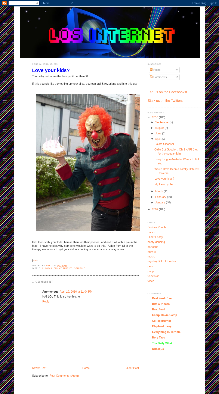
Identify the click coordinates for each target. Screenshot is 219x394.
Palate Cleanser (164, 144)
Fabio (151, 232)
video (151, 281)
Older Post (132, 368)
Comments (159, 77)
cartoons (153, 246)
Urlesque (158, 348)
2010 (155, 117)
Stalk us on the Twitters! (165, 100)
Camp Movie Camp (164, 315)
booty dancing (156, 242)
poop (151, 271)
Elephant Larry (162, 326)
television (153, 276)
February (161, 197)
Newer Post (39, 368)
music (151, 256)
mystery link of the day (162, 261)
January (160, 202)
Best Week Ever (162, 298)
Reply (45, 301)
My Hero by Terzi (165, 184)
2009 (155, 209)
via (35, 260)
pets (150, 266)
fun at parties (63, 268)
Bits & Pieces (161, 303)
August (160, 127)
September (162, 122)
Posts (156, 69)
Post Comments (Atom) (64, 375)
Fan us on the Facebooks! (167, 92)
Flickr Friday (155, 237)
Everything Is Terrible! (166, 332)
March (159, 191)
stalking (79, 268)
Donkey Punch (157, 227)
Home (86, 368)
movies (152, 251)
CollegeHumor (161, 320)
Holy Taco (158, 337)
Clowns (47, 268)
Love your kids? (164, 178)
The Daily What (162, 343)
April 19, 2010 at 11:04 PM (76, 291)
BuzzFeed (158, 309)
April (158, 139)
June (158, 133)
